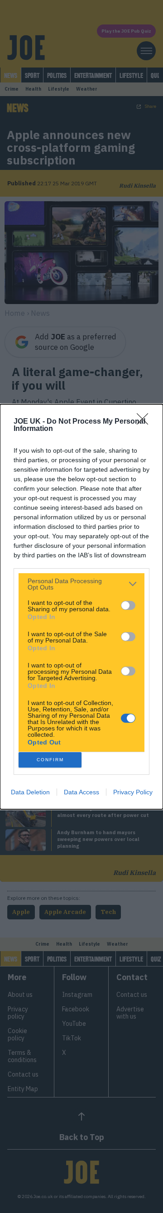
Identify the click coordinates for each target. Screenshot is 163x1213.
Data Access (81, 792)
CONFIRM (50, 759)
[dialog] (81, 606)
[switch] (128, 605)
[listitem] (81, 584)
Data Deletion (30, 792)
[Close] (145, 421)
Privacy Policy (133, 792)
